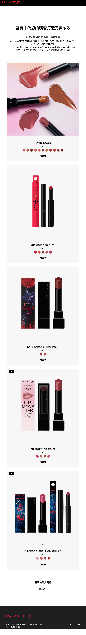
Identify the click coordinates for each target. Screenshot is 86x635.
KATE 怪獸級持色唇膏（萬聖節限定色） (43, 347)
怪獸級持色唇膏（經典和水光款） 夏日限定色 (43, 551)
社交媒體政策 (15, 627)
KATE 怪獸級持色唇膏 (43, 143)
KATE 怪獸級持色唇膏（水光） (43, 245)
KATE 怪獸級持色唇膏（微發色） (43, 449)
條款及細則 (34, 624)
